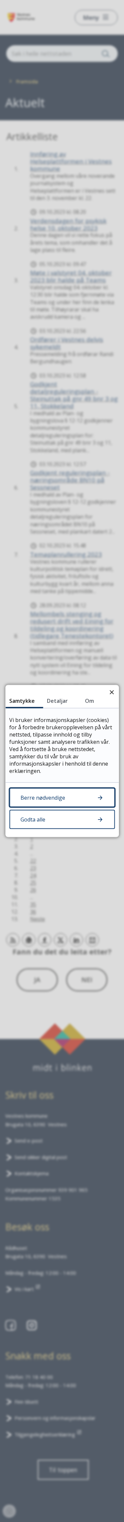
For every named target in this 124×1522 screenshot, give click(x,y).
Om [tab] (89, 700)
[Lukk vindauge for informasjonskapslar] (111, 692)
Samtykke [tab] (22, 700)
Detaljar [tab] (57, 700)
